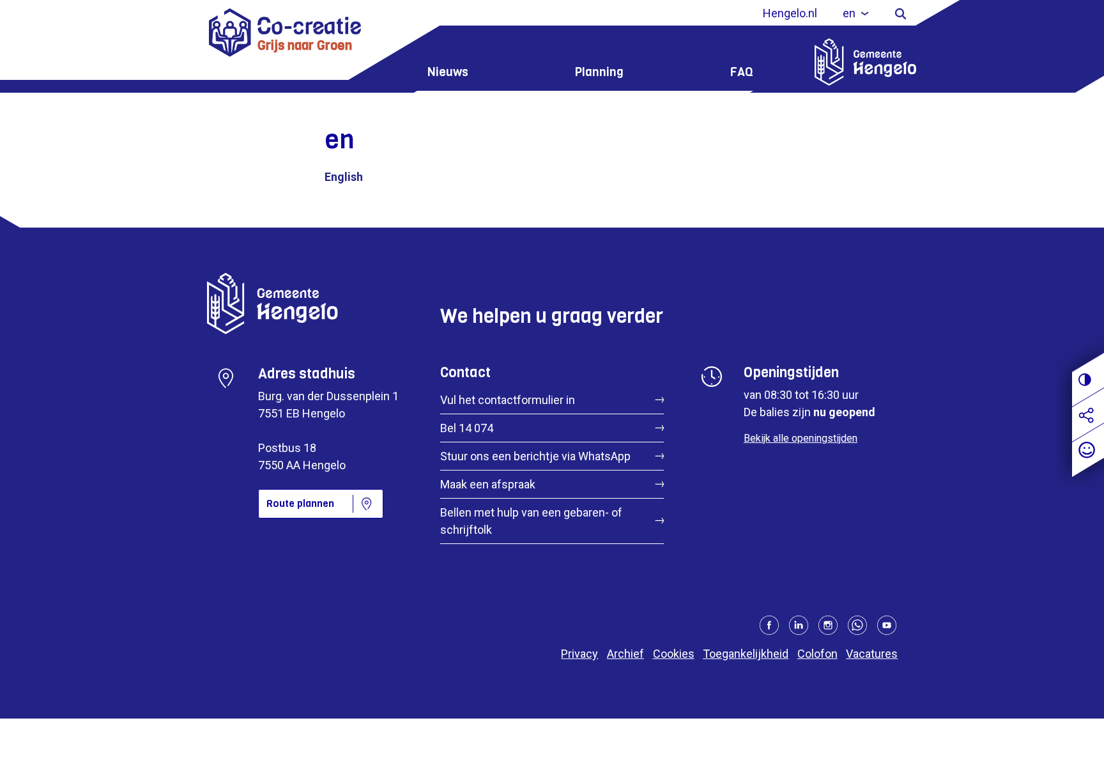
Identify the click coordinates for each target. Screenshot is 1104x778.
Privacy (579, 653)
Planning (599, 72)
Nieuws (447, 72)
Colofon (817, 653)
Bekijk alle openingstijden (800, 438)
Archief (625, 653)
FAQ (741, 72)
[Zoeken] (900, 13)
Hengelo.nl (790, 13)
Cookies (673, 653)
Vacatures (872, 653)
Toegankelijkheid (745, 653)
